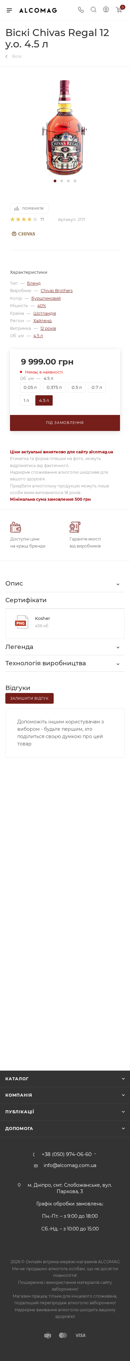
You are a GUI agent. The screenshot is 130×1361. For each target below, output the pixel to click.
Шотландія (44, 313)
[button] (55, 181)
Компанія (18, 1095)
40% (41, 305)
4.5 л (38, 335)
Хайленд (42, 320)
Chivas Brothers (57, 290)
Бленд (34, 283)
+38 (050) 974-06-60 (67, 1154)
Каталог (17, 1078)
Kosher (42, 618)
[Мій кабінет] (106, 10)
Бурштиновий (46, 298)
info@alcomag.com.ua (70, 1165)
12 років (48, 328)
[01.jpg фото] (65, 127)
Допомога (19, 1128)
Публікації (19, 1111)
